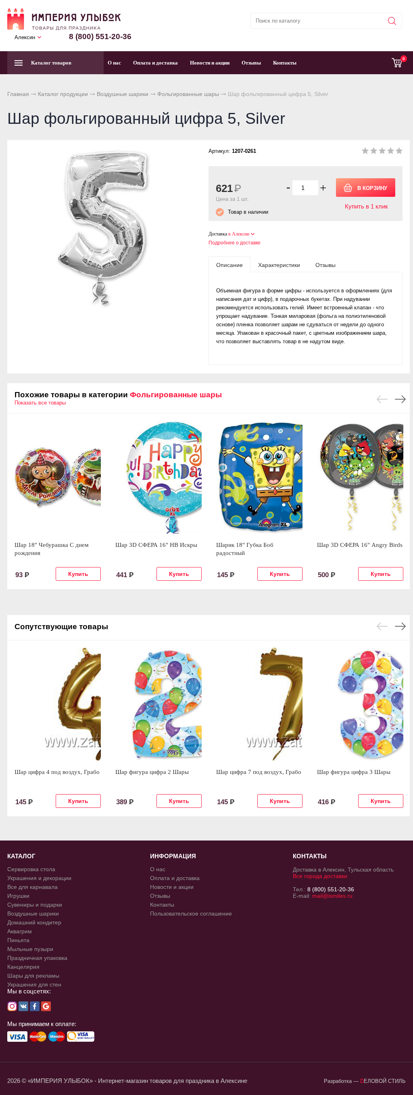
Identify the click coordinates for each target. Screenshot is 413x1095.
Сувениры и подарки (34, 904)
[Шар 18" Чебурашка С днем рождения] (58, 477)
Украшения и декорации (39, 878)
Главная (18, 94)
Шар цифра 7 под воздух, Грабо (258, 772)
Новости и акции (209, 63)
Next (400, 399)
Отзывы (251, 63)
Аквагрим (19, 931)
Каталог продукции (63, 94)
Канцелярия (23, 967)
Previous (382, 399)
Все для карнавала (32, 887)
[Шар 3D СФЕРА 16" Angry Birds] (360, 477)
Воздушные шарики (122, 94)
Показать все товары (40, 403)
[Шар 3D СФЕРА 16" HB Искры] (158, 477)
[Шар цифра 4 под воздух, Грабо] (58, 704)
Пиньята (18, 940)
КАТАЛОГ (21, 856)
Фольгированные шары (188, 94)
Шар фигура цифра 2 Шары (152, 772)
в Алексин (238, 234)
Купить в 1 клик (366, 206)
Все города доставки (320, 876)
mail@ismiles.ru (332, 896)
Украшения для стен (34, 984)
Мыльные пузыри (30, 949)
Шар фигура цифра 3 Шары (353, 772)
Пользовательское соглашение (191, 913)
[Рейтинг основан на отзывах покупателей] (382, 152)
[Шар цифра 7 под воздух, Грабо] (259, 704)
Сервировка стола (31, 869)
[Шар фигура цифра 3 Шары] (360, 704)
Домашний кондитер (34, 922)
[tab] (229, 265)
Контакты (284, 63)
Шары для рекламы (33, 975)
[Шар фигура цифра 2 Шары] (158, 704)
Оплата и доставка (155, 63)
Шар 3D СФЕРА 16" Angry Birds (360, 545)
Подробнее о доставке (235, 243)
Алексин (25, 37)
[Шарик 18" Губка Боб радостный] (259, 477)
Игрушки (18, 896)
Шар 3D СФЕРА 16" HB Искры (156, 545)
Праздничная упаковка (37, 958)
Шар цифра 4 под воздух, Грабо (57, 772)
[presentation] (229, 264)
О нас (114, 63)
